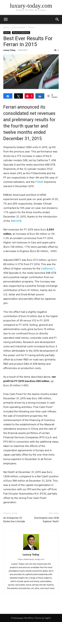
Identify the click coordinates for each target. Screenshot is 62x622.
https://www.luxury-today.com (31, 559)
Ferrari (31, 27)
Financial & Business (21, 32)
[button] (5, 19)
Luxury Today (9, 50)
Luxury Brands (18, 27)
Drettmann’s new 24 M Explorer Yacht (46, 519)
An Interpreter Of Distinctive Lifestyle (14, 519)
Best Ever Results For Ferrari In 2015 (28, 41)
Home (6, 27)
